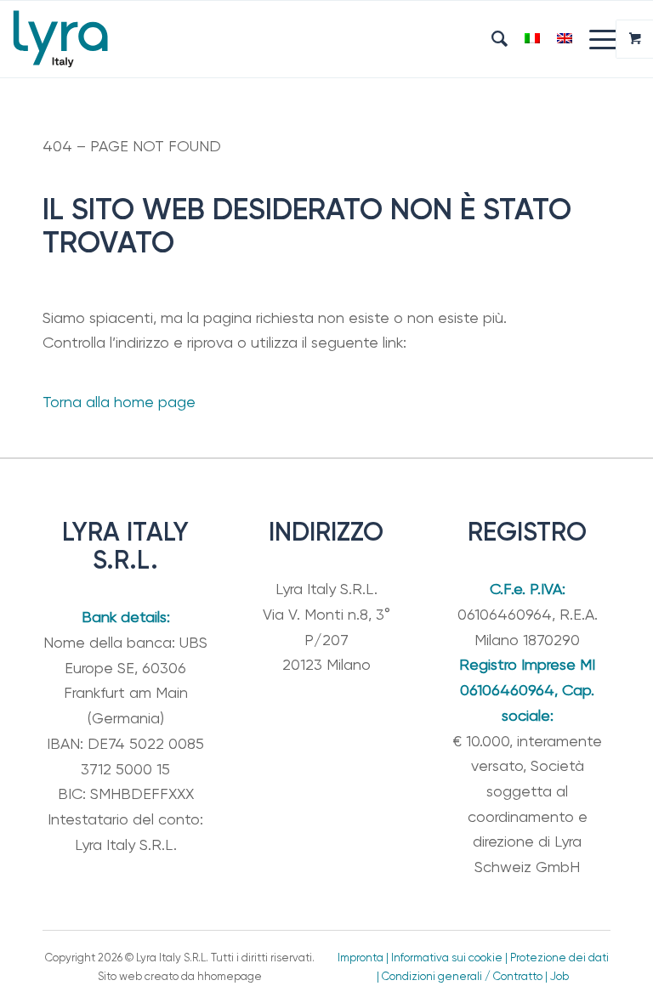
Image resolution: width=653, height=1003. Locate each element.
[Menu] (595, 39)
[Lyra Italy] (60, 39)
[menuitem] (491, 39)
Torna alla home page (119, 402)
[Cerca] (491, 39)
